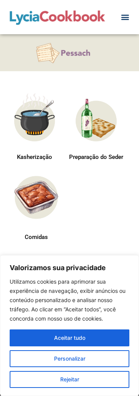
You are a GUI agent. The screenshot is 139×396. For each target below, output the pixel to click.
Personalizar (69, 358)
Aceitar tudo (69, 337)
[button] (125, 17)
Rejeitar (69, 379)
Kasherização (34, 157)
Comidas (36, 237)
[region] (69, 325)
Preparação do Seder (96, 157)
